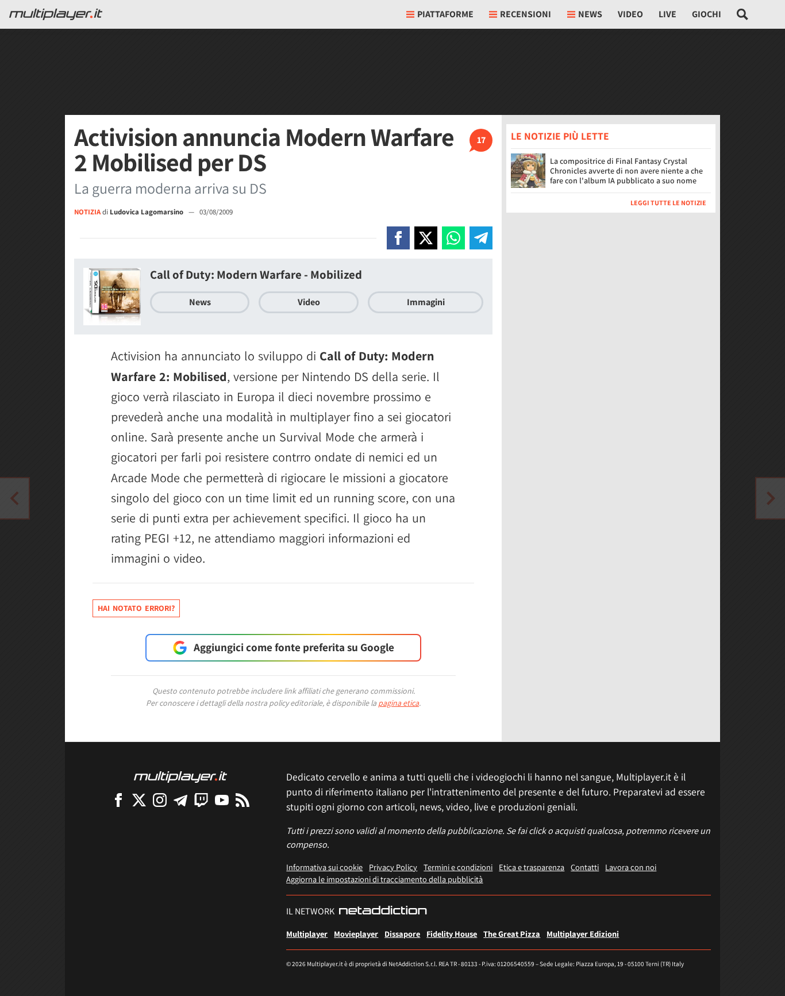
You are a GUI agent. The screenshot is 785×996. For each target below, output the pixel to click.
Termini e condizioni (458, 867)
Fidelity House (451, 933)
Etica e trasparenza (531, 867)
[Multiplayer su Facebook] (118, 800)
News (200, 302)
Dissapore (402, 933)
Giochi (706, 14)
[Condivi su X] (425, 237)
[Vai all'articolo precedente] (770, 498)
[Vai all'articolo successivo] (14, 498)
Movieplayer (356, 933)
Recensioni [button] (525, 14)
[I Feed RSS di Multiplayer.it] (242, 800)
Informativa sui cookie (324, 867)
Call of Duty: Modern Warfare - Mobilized (256, 274)
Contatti (585, 867)
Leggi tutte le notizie (668, 202)
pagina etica (398, 703)
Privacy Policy (393, 867)
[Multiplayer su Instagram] (160, 800)
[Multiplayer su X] (139, 800)
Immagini (426, 302)
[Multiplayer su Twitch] (201, 800)
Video (630, 14)
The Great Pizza (511, 933)
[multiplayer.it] (180, 776)
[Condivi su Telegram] (481, 237)
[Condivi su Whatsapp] (453, 237)
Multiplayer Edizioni (583, 933)
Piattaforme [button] (445, 14)
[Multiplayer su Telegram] (180, 800)
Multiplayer (307, 933)
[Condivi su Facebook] (398, 237)
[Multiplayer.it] (55, 14)
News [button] (590, 14)
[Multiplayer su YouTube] (222, 800)
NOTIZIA (87, 212)
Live (667, 14)
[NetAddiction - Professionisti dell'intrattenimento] (382, 911)
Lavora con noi (630, 867)
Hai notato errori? (136, 608)
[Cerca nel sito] (742, 14)
